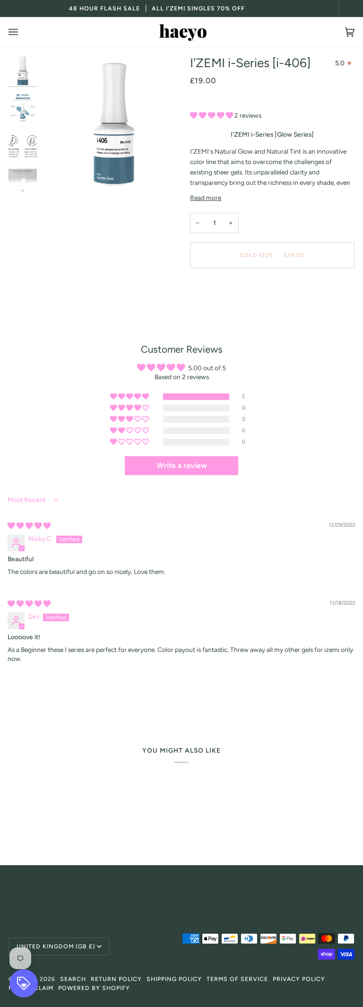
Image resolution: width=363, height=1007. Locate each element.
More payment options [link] (222, 312)
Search (73, 978)
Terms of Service (237, 978)
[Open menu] (23, 32)
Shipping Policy (174, 978)
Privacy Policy (299, 978)
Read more (205, 197)
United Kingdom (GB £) (56, 946)
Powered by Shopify (94, 987)
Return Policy (116, 978)
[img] (29, 526)
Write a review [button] (181, 465)
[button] (212, 115)
